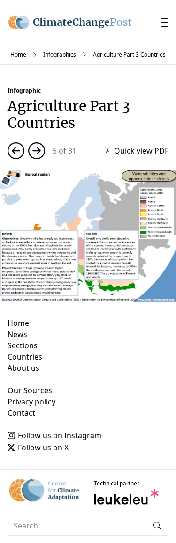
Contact (21, 413)
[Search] (157, 525)
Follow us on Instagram (59, 435)
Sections (23, 345)
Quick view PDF (141, 151)
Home (18, 55)
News (17, 334)
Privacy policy (31, 401)
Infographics (59, 55)
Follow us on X (43, 447)
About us (23, 368)
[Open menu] (164, 22)
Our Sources (30, 390)
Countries (25, 357)
